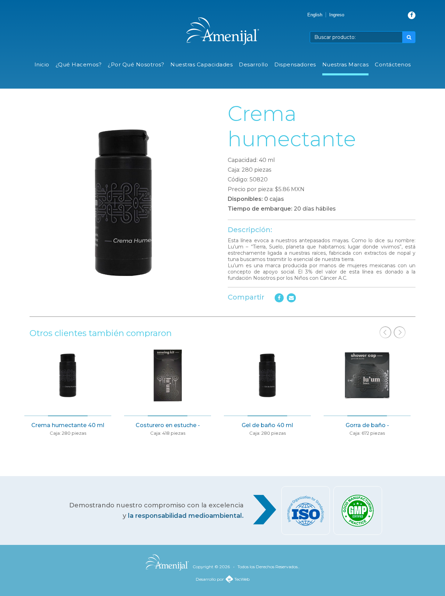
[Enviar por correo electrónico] (291, 297)
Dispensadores (295, 64)
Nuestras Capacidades (201, 64)
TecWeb (242, 579)
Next (399, 332)
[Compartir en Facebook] (279, 297)
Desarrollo (253, 64)
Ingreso (336, 14)
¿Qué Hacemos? (79, 64)
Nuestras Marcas (345, 64)
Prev (385, 332)
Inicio (41, 64)
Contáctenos (393, 64)
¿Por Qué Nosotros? (136, 64)
